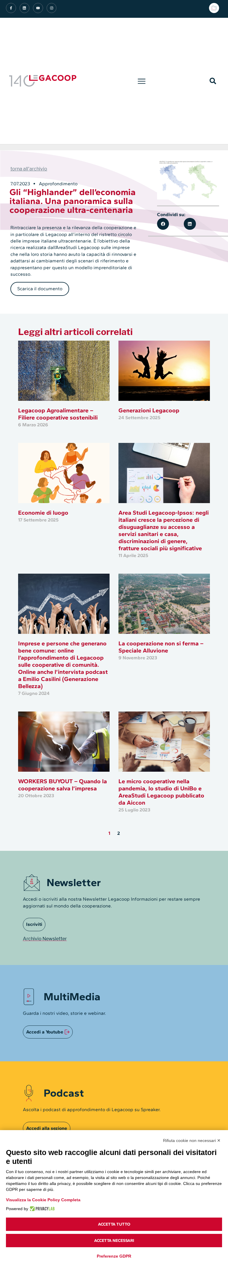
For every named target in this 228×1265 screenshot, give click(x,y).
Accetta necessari (114, 1240)
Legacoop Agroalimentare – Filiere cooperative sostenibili (58, 414)
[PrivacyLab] (41, 1209)
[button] (141, 81)
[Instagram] (52, 8)
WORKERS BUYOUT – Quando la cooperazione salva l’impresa (62, 785)
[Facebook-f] (11, 8)
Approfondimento (58, 183)
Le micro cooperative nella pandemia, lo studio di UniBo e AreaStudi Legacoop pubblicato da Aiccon (161, 792)
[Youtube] (38, 8)
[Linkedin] (25, 8)
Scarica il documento (39, 288)
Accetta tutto (114, 1224)
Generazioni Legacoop (148, 410)
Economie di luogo (43, 512)
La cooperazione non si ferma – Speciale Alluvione (160, 647)
